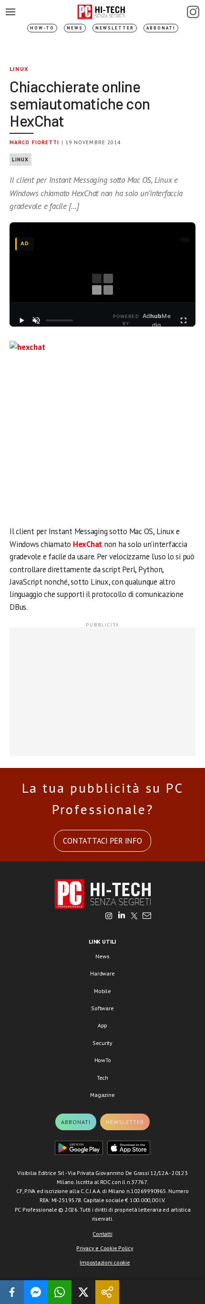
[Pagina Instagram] (193, 12)
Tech (102, 1077)
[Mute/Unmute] (36, 320)
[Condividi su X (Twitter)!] (83, 1292)
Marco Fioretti (34, 142)
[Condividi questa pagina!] (107, 1292)
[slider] (59, 320)
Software (102, 1008)
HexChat (87, 544)
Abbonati (160, 27)
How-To (42, 27)
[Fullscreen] (183, 320)
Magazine (102, 1094)
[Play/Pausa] (21, 320)
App (102, 1025)
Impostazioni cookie (105, 1262)
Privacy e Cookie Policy (104, 1248)
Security (102, 1042)
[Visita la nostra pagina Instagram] (109, 916)
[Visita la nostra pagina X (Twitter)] (134, 916)
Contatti (102, 1233)
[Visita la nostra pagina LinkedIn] (121, 916)
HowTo (102, 1060)
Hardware (102, 973)
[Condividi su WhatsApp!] (60, 1292)
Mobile (102, 991)
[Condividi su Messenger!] (36, 1292)
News (75, 27)
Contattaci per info (102, 841)
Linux (19, 68)
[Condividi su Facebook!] (12, 1292)
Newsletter (114, 27)
